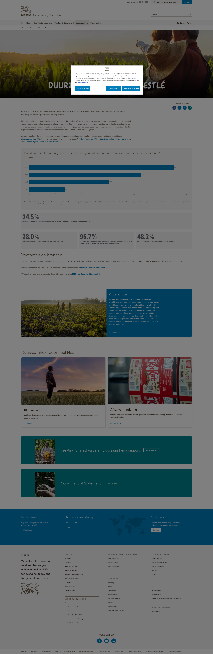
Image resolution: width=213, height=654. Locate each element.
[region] (107, 80)
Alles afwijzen (113, 88)
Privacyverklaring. (83, 82)
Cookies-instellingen (82, 88)
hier (133, 78)
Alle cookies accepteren (131, 88)
